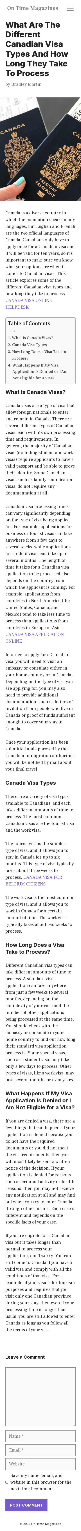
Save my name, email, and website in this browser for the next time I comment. (41, 1482)
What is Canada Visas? (32, 337)
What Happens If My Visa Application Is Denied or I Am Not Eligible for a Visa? (40, 372)
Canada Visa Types (29, 344)
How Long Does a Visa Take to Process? (39, 355)
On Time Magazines (32, 8)
